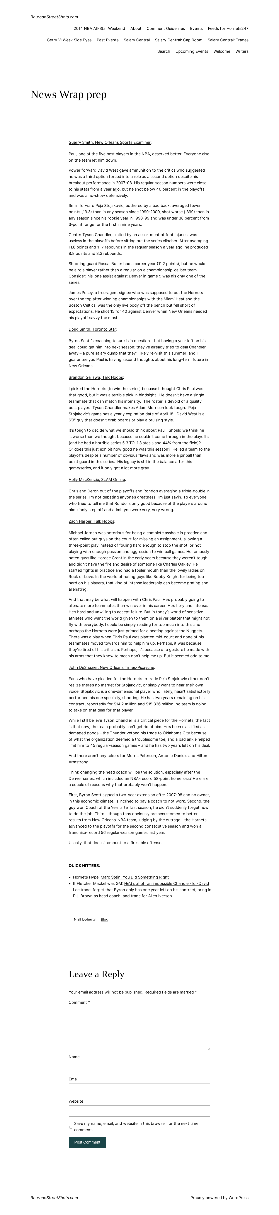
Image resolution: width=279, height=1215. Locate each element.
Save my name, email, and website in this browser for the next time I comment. (137, 1126)
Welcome (221, 51)
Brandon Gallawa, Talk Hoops (96, 377)
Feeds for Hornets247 (228, 28)
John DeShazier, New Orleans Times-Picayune (111, 667)
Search (163, 51)
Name (74, 1056)
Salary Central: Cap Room (178, 40)
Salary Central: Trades (228, 40)
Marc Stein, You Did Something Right (135, 877)
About (135, 28)
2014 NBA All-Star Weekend (99, 28)
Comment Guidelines (166, 28)
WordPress (238, 1197)
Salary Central (137, 40)
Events (196, 28)
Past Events (108, 40)
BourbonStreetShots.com (54, 17)
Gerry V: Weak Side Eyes (69, 40)
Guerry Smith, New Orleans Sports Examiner (110, 142)
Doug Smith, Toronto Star (92, 329)
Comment (79, 1002)
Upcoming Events (191, 51)
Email (73, 1079)
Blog (104, 919)
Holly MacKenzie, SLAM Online (97, 479)
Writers (241, 51)
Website (76, 1101)
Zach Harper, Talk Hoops (91, 521)
